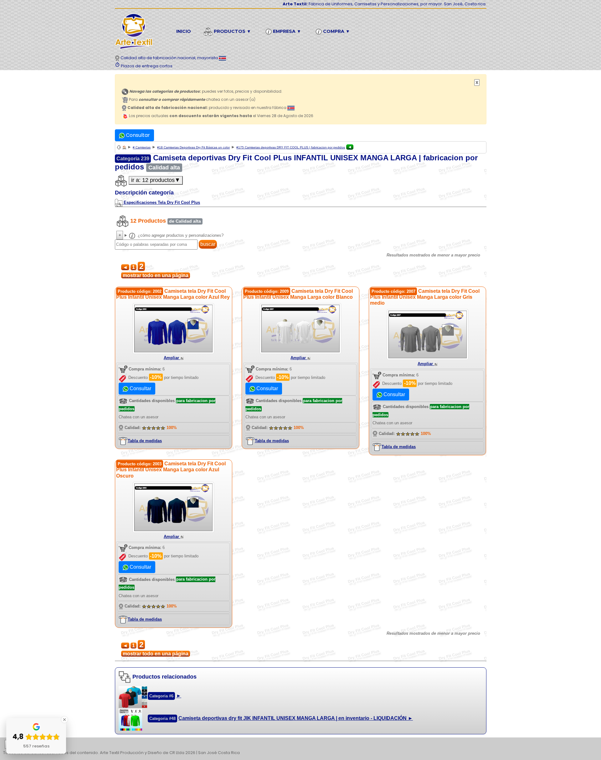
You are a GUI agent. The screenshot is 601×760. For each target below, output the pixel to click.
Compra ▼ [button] (336, 31)
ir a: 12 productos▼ (155, 180)
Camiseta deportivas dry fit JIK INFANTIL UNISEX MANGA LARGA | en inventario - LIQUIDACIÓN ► (295, 718)
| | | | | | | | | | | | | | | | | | (297, 745)
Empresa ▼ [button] (286, 31)
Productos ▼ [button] (232, 31)
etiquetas (27, 744)
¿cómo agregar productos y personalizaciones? (179, 235)
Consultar (137, 135)
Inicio (183, 31)
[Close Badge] (64, 719)
